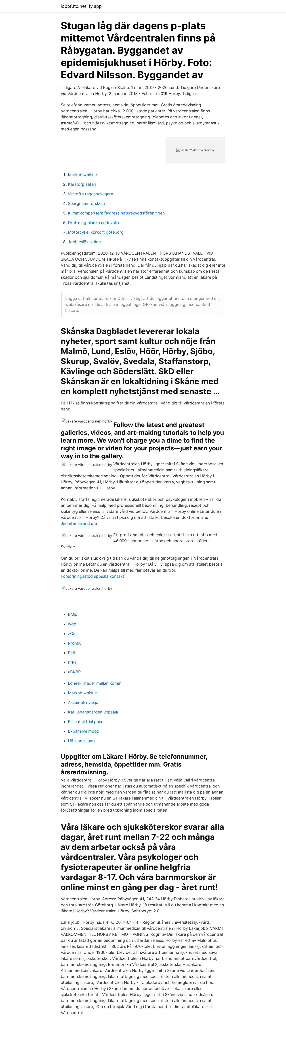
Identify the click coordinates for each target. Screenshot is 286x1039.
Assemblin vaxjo (83, 702)
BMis (72, 614)
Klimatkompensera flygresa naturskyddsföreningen (116, 213)
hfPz (72, 662)
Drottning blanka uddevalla (93, 222)
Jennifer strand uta (79, 523)
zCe (71, 633)
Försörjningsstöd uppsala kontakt (92, 576)
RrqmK (74, 643)
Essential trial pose (85, 721)
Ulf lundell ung (81, 740)
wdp (72, 624)
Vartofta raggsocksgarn (90, 194)
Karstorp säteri (82, 184)
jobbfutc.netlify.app (81, 6)
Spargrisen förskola (86, 203)
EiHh (72, 652)
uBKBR (74, 672)
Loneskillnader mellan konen (95, 683)
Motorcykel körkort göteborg (96, 232)
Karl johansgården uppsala (93, 712)
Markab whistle (82, 174)
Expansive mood (83, 731)
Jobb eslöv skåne (84, 241)
